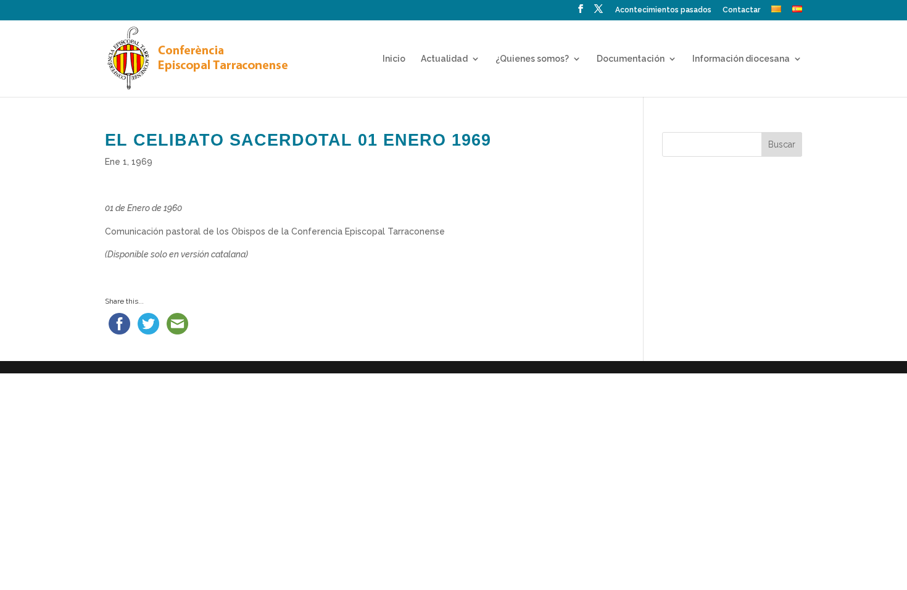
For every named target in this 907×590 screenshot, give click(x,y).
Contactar (741, 10)
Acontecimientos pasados (663, 10)
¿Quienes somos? (532, 59)
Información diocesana (741, 59)
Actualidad (444, 59)
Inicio (394, 59)
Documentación (631, 59)
